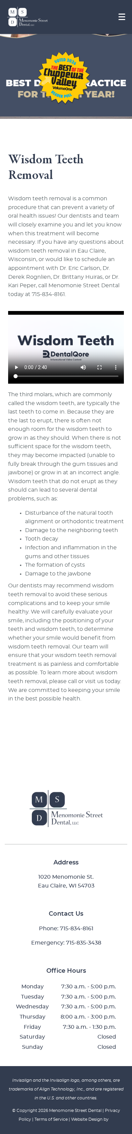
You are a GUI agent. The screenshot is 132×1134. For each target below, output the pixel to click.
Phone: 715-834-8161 (66, 928)
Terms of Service (51, 1119)
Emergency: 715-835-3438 (66, 943)
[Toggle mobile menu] (122, 17)
